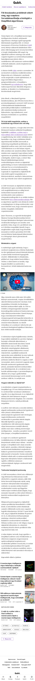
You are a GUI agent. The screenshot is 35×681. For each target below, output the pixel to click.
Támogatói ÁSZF (26, 665)
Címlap (10, 679)
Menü (3, 679)
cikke (15, 70)
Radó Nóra (10, 26)
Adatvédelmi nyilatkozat (11, 662)
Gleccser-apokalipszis (20, 7)
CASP (29, 45)
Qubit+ (25, 679)
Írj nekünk (24, 667)
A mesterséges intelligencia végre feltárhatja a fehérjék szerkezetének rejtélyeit (10, 565)
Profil (31, 679)
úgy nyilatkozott (17, 84)
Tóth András (3, 569)
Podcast (17, 679)
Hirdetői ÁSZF (15, 665)
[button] (5, 625)
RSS (9, 667)
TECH (10, 602)
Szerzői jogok (21, 659)
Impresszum (11, 659)
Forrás (3, 293)
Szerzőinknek (16, 667)
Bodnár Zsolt (3, 585)
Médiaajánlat (6, 665)
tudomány (10, 29)
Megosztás (28, 27)
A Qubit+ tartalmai (7, 7)
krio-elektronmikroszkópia (20, 199)
